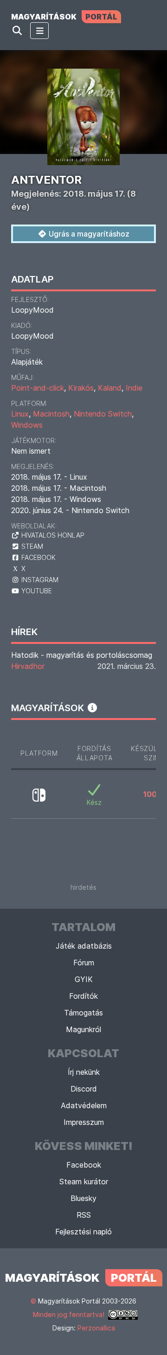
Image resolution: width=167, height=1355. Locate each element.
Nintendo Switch (103, 413)
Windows (27, 425)
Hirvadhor (28, 666)
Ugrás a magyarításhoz (88, 233)
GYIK (84, 979)
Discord (84, 1088)
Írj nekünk (84, 1072)
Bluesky (83, 1198)
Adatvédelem (84, 1105)
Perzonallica (96, 1328)
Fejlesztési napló (83, 1231)
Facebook (83, 1164)
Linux (20, 413)
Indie (134, 387)
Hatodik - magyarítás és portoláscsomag (81, 655)
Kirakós (81, 387)
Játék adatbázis (84, 945)
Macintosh (51, 413)
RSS (84, 1215)
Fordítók (83, 996)
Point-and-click (37, 387)
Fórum (83, 962)
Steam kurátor (83, 1181)
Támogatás (83, 1012)
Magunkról (83, 1029)
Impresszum (84, 1122)
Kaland (110, 387)
